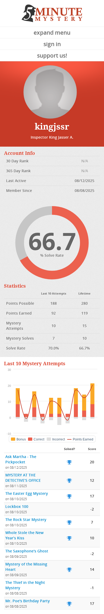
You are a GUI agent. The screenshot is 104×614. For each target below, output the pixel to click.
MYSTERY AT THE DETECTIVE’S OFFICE (23, 477)
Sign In (52, 44)
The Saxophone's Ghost (26, 550)
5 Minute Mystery (52, 13)
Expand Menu (52, 32)
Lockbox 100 (16, 506)
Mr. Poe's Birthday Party (27, 600)
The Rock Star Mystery (25, 519)
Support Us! (52, 55)
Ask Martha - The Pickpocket (20, 459)
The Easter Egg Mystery (26, 493)
